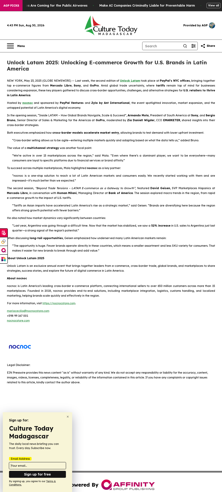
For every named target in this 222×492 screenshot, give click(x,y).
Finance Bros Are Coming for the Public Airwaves (48, 5)
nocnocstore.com (18, 320)
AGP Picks (11, 5)
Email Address (20, 458)
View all (213, 5)
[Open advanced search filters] (193, 46)
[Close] (67, 416)
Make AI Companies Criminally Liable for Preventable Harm (147, 5)
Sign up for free (37, 474)
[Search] (185, 46)
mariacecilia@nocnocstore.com (28, 311)
